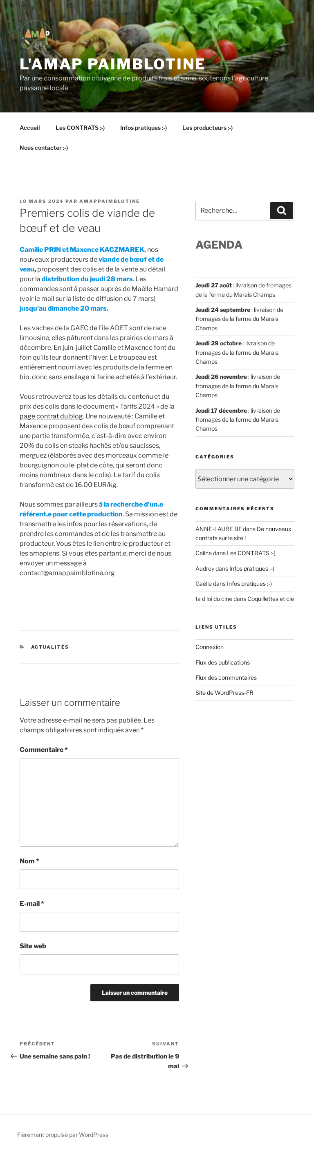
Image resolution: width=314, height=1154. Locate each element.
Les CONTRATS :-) (80, 127)
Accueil (30, 127)
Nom (29, 861)
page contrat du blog (51, 416)
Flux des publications (222, 662)
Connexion (209, 646)
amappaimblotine (109, 201)
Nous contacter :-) (44, 147)
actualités (50, 647)
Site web (33, 946)
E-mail (32, 903)
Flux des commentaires (226, 677)
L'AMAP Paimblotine (113, 64)
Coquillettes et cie (270, 598)
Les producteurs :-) (207, 127)
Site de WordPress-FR (224, 692)
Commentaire (44, 750)
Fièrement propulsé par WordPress (62, 1134)
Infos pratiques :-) (143, 127)
